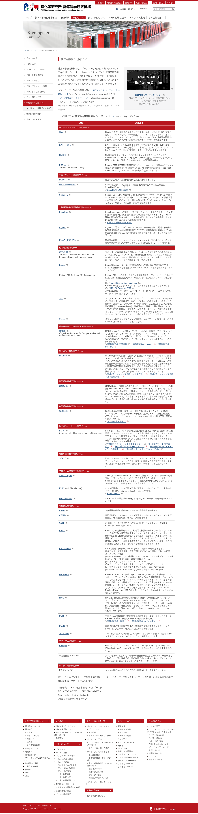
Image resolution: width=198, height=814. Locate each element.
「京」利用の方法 (33, 97)
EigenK (62, 227)
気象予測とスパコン (97, 772)
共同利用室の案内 (33, 114)
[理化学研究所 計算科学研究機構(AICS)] (57, 12)
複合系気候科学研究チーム (71, 454)
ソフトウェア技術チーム (70, 641)
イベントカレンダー (126, 742)
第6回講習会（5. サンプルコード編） (143, 449)
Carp (61, 132)
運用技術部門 (30, 755)
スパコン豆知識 (155, 738)
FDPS (62, 431)
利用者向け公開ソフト (35, 103)
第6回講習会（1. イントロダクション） (125, 444)
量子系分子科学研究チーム (71, 351)
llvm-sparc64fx (65, 498)
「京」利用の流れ (65, 777)
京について (78, 17)
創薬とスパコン (95, 769)
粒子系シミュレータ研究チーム (73, 426)
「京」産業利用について (68, 780)
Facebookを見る (127, 9)
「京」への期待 (32, 81)
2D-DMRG (63, 386)
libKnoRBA (64, 574)
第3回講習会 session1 (143, 344)
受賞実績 (59, 738)
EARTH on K (65, 145)
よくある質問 (154, 726)
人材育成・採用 (31, 766)
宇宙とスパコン (95, 775)
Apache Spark (65, 475)
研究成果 (65, 17)
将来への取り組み (117, 17)
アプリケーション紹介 (35, 69)
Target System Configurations (123, 283)
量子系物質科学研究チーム (71, 381)
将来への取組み (93, 790)
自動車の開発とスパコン (99, 778)
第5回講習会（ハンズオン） (144, 621)
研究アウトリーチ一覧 (127, 761)
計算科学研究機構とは (46, 17)
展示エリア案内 (155, 759)
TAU (61, 298)
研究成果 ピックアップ (65, 726)
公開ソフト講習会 (125, 751)
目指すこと (31, 732)
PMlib (61, 616)
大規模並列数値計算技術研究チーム (75, 207)
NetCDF (62, 155)
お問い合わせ (158, 3)
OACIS (62, 331)
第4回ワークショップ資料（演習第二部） (125, 374)
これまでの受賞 (33, 745)
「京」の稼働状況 (33, 119)
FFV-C (62, 530)
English (143, 8)
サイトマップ (27, 805)
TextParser (64, 633)
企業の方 (129, 3)
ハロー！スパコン (156, 741)
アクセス (170, 3)
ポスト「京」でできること (98, 752)
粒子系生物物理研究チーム (71, 406)
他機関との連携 (31, 763)
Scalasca (63, 195)
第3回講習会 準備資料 (117, 344)
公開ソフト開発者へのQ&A (40, 108)
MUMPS (63, 180)
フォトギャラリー (125, 764)
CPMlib (62, 515)
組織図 (29, 742)
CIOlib (62, 510)
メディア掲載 (125, 736)
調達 (27, 776)
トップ (28, 17)
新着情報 (121, 726)
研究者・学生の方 (114, 3)
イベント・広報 (137, 17)
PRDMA (63, 165)
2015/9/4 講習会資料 (116, 421)
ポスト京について (96, 17)
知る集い (121, 746)
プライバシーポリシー (44, 805)
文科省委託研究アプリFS (97, 796)
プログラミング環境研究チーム (73, 175)
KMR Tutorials (113, 493)
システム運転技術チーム (70, 665)
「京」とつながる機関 (35, 92)
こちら (113, 116)
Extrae (62, 265)
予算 (27, 773)
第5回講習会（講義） (116, 621)
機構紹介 (28, 729)
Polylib (62, 626)
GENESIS (63, 411)
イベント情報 (125, 729)
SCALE (62, 458)
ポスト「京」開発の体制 (99, 748)
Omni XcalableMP (67, 185)
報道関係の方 (141, 3)
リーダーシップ (31, 749)
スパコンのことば (156, 735)
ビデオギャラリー (125, 767)
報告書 (28, 769)
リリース (123, 739)
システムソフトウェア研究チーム (74, 127)
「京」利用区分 (64, 774)
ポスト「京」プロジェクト (98, 726)
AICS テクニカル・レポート (160, 744)
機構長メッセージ (32, 726)
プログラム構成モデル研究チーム (74, 471)
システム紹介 (31, 64)
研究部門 (28, 752)
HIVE (61, 598)
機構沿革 (30, 739)
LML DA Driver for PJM (120, 288)
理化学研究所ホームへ (163, 809)
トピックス (124, 732)
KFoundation (65, 548)
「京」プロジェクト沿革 (36, 86)
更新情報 (92, 732)
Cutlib (61, 523)
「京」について (34, 50)
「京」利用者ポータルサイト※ (73, 98)
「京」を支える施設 (34, 75)
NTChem (63, 356)
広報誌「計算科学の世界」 (129, 757)
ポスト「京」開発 (94, 739)
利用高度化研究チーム (69, 247)
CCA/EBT (63, 252)
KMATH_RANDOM (67, 240)
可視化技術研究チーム (69, 506)
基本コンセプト (33, 736)
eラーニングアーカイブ (158, 747)
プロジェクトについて (98, 729)
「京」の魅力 (31, 58)
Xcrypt (62, 319)
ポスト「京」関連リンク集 (100, 736)
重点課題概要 (94, 755)
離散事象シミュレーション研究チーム (76, 326)
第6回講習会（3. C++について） (129, 446)
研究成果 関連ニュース (65, 729)
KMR (61, 488)
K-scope (63, 645)
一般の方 (100, 3)
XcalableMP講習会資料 (117, 190)
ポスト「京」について (96, 721)
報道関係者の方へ (156, 753)
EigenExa (63, 212)
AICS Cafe (122, 748)
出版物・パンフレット (127, 754)
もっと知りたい (156, 17)
